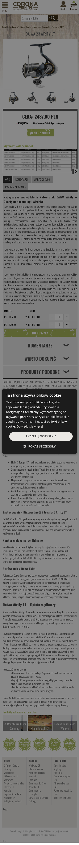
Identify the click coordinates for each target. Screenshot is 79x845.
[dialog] (39, 421)
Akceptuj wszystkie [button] (41, 436)
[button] (39, 446)
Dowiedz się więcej (30, 427)
